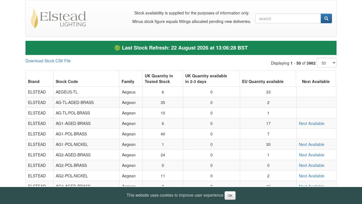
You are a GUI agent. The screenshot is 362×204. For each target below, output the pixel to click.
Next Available (311, 123)
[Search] (326, 18)
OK (230, 195)
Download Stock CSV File (48, 60)
